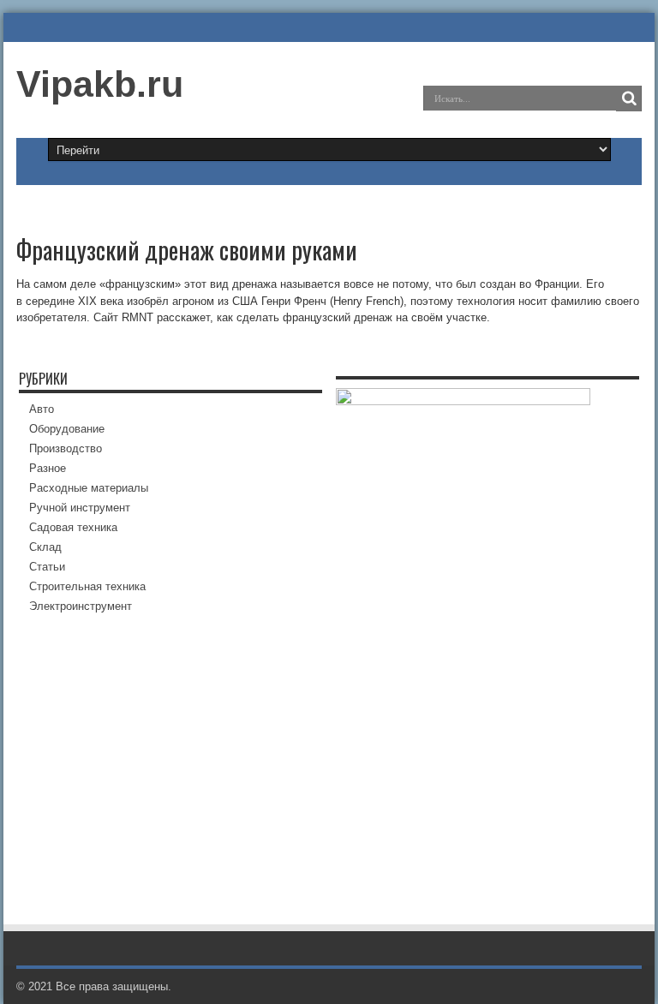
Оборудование (67, 428)
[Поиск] (629, 98)
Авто (41, 409)
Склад (45, 547)
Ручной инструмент (79, 507)
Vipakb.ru (99, 84)
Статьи (47, 566)
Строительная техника (87, 586)
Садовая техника (73, 527)
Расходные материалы (88, 487)
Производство (65, 448)
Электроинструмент (80, 606)
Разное (47, 468)
